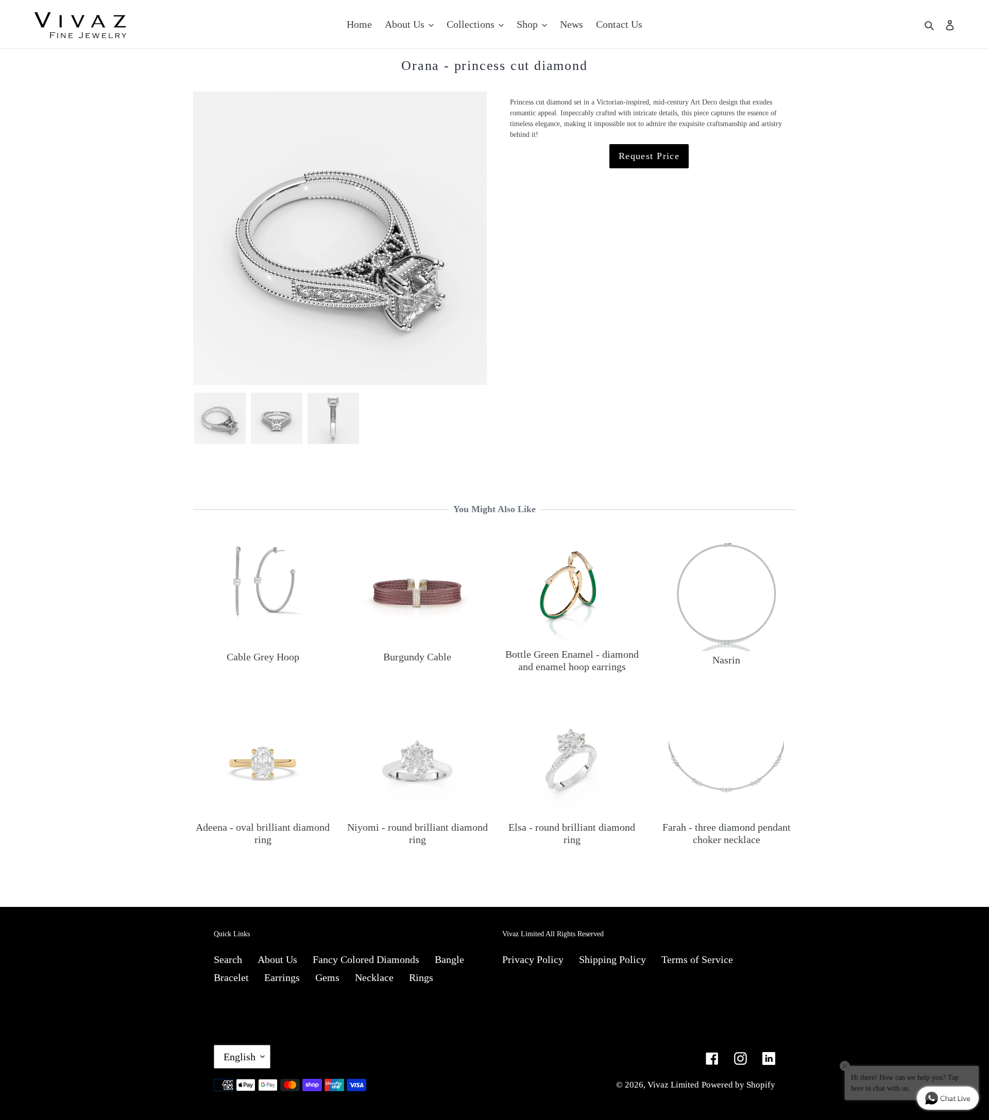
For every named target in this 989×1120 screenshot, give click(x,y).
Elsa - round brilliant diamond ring (571, 833)
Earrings (282, 977)
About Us (277, 959)
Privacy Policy (533, 959)
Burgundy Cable (417, 656)
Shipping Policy (612, 959)
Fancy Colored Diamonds (366, 959)
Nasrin (726, 660)
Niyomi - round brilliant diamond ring (417, 833)
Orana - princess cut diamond (494, 65)
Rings (421, 977)
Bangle (449, 959)
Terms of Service (697, 959)
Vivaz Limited (673, 1085)
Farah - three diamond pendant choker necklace (726, 833)
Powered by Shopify (738, 1085)
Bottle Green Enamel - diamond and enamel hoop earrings (572, 660)
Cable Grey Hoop (263, 656)
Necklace (374, 977)
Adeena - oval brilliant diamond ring (263, 833)
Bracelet (231, 977)
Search (228, 959)
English (239, 1056)
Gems (327, 977)
